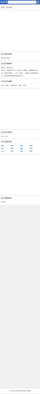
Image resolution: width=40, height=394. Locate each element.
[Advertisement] (20, 30)
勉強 (31, 145)
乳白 (24, 85)
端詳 (12, 151)
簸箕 (12, 148)
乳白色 (3, 202)
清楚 (21, 145)
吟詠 (2, 151)
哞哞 (12, 145)
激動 (31, 151)
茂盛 (31, 148)
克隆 (21, 151)
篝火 (2, 148)
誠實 (2, 145)
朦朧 (21, 148)
